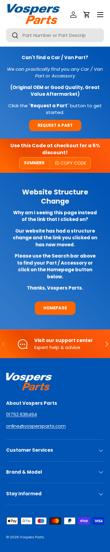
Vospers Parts (32, 537)
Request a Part (55, 125)
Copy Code (73, 163)
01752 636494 (21, 414)
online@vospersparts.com (36, 426)
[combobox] (55, 35)
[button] (87, 14)
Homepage (55, 308)
